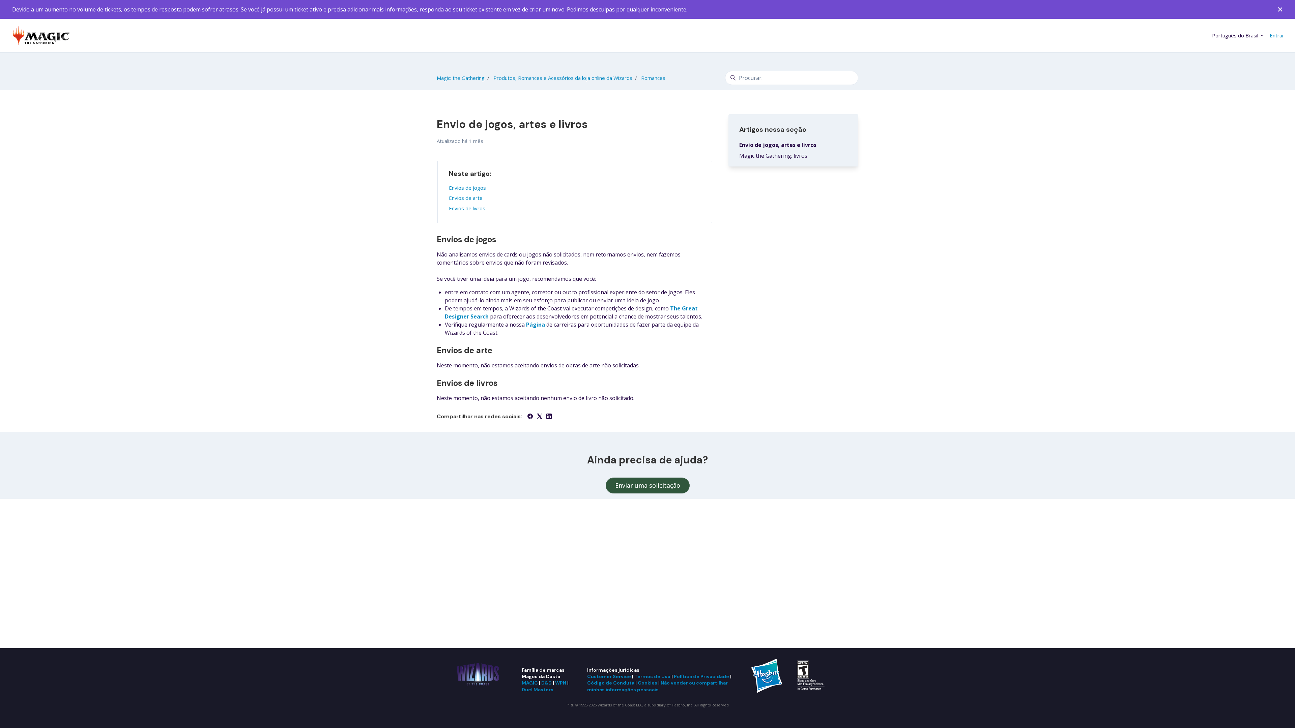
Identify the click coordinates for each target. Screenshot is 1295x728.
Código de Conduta (610, 683)
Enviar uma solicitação (647, 485)
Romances (653, 77)
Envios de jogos (467, 187)
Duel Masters (537, 690)
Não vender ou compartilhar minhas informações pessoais (657, 686)
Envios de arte (466, 197)
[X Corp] (539, 417)
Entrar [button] (1277, 35)
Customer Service (609, 676)
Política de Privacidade (701, 676)
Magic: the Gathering (461, 77)
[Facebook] (530, 417)
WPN (560, 683)
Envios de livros (467, 208)
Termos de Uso (652, 676)
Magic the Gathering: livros (773, 155)
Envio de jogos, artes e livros (777, 145)
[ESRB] (811, 675)
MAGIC (530, 683)
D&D (546, 683)
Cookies (647, 683)
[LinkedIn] (549, 417)
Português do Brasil (1236, 35)
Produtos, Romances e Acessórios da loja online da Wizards (562, 77)
